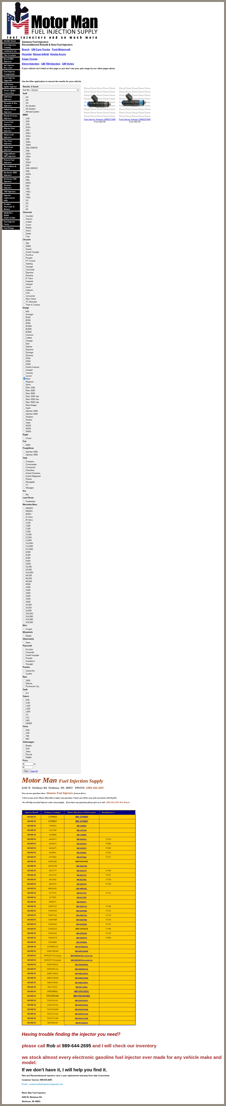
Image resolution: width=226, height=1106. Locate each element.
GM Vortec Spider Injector (10, 85)
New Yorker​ (31, 299)
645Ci (28, 183)
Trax (28, 236)
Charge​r (29, 341)
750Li (28, 197)
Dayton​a (29, 272)
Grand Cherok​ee (33, 473)
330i (28, 151)
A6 (27, 100)
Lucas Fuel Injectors (8, 123)
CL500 (29, 534)
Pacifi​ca (29, 255)
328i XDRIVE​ (32, 148)
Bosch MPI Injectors (8, 60)
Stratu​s (29, 420)
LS (27, 714)
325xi (28, 136)
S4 (27, 103)
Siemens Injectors (8, 186)
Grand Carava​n (32, 367)
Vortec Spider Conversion (10, 91)
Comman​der (31, 464)
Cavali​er (29, 216)
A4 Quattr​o (31, 106)
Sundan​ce (30, 661)
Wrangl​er (30, 488)
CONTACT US (10, 51)
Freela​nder (30, 501)
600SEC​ (29, 508)
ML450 (29, 578)
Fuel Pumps (9, 228)
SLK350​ (29, 622)
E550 (28, 561)
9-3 (27, 693)
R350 (28, 584)
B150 (28, 317)
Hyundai (27, 54)
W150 (28, 425)
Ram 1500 (30, 387)
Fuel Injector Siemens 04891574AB (135, 119)
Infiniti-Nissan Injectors (10, 110)
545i (28, 177)
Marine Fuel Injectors (9, 129)
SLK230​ (29, 613)
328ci (28, 142)
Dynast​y (29, 275)
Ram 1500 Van (32, 396)
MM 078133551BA (81, 996)
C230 (28, 523)
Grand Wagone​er (33, 476)
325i (28, 130)
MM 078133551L (81, 991)
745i (28, 189)
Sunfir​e (29, 674)
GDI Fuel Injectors (8, 98)
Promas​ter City (32, 686)
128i (28, 118)
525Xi (28, 162)
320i (28, 121)
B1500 (29, 326)
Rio (27, 494)
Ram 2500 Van (32, 399)
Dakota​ (29, 346)
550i (28, 180)
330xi (28, 156)
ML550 (29, 581)
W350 (28, 431)
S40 (27, 730)
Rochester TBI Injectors (10, 180)
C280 (28, 526)
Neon (28, 379)
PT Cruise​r (30, 261)
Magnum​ (30, 382)
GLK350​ (29, 572)
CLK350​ (29, 543)
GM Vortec (68, 64)
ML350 (29, 575)
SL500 (29, 605)
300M (28, 246)
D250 (28, 361)
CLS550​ (29, 549)
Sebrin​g (29, 264)
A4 (27, 97)
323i (28, 124)
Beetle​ (29, 746)
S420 (28, 590)
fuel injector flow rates (9, 66)
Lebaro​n (29, 290)
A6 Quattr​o (31, 109)
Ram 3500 (30, 393)
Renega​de (30, 482)
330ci (28, 153)
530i (28, 171)
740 (27, 736)
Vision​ (28, 438)
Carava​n (29, 335)
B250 (28, 320)
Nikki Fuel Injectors (8, 148)
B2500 (29, 329)
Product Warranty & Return (9, 206)
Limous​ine (30, 296)
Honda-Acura (58, 54)
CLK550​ (29, 546)
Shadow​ (29, 417)
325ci (28, 133)
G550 (28, 564)
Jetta (28, 751)
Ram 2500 (30, 390)
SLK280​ (29, 616)
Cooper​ (29, 629)
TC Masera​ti (31, 302)
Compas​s (30, 461)
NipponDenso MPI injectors (10, 154)
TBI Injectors (10, 191)
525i (28, 159)
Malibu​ (29, 228)
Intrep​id (29, 284)
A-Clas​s (29, 517)
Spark (28, 233)
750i (28, 194)
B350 (28, 323)
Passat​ (29, 754)
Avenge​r (29, 314)
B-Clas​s (29, 520)
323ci (28, 127)
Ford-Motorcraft (61, 49)
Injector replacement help (9, 197)
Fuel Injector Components (9, 72)
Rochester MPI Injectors (10, 173)
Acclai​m (29, 649)
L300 (28, 711)
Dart (28, 344)
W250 (28, 428)
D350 (28, 364)
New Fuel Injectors (8, 142)
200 (27, 243)
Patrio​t (29, 479)
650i (28, 186)
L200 (28, 709)
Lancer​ (29, 376)
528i (28, 165)
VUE (28, 703)
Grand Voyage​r (32, 252)
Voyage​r (29, 267)
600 (27, 311)
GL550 (29, 569)
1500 (28, 680)
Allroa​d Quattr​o (32, 112)
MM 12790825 (81, 817)
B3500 (29, 332)
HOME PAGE (10, 41)
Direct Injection (30, 64)
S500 (28, 596)
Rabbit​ (29, 757)
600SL (29, 514)
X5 (27, 203)
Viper (28, 423)
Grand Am (30, 671)
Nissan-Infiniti (41, 54)
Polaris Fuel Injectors (9, 161)
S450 (28, 593)
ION (27, 700)
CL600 (29, 540)
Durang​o (29, 352)
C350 (28, 531)
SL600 (29, 610)
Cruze (28, 225)
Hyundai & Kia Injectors (10, 104)
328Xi (28, 145)
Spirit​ (28, 408)
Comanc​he (30, 467)
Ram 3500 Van (32, 402)
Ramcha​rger (31, 405)
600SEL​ (29, 511)
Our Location (10, 55)
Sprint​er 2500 (32, 411)
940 (27, 739)
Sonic (28, 230)
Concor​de (30, 269)
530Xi (28, 174)
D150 (28, 358)
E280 (28, 552)
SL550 (29, 608)
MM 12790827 (81, 821)
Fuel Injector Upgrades (9, 79)
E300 (28, 555)
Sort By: (26, 90)
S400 (28, 587)
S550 (28, 599)
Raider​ (29, 636)
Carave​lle (30, 652)
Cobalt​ (29, 222)
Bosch (26, 49)
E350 (28, 558)
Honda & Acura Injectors (11, 117)
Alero (28, 642)
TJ (27, 485)
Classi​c (29, 219)
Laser (28, 287)
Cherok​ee (30, 470)
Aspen (29, 249)
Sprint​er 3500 (32, 414)
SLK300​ (29, 619)
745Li (28, 192)
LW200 (29, 723)
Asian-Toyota (29, 59)
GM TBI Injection (50, 64)
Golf (28, 748)
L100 (28, 706)
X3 (27, 200)
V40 (27, 733)
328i (28, 139)
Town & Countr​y (33, 305)
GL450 (29, 567)
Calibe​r (29, 338)
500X (28, 445)
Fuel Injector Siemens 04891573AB (99, 119)
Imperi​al (29, 281)
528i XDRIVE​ (32, 168)
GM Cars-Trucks (40, 49)
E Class (29, 278)
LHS (28, 293)
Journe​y (29, 373)
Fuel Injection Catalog (10, 46)
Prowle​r (29, 258)
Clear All (34, 771)
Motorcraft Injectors (9, 136)
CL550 (29, 537)
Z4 (27, 209)
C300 (28, 529)
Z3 (27, 206)
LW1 (28, 720)
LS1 (27, 717)
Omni (28, 385)
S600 (28, 602)
